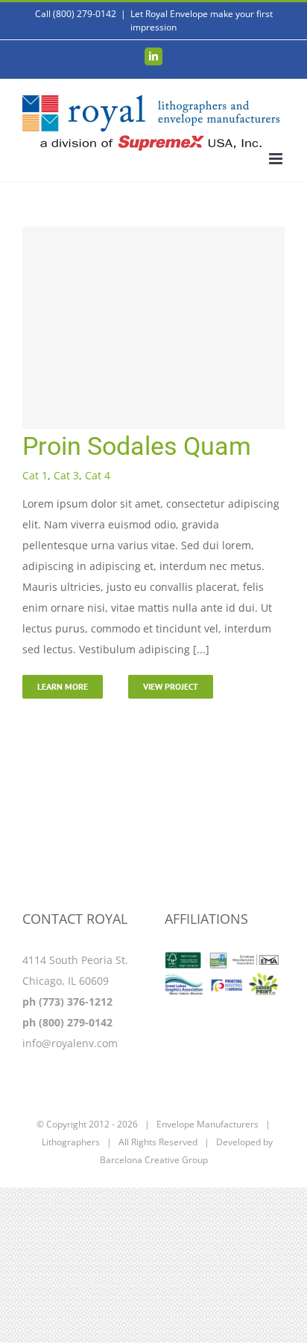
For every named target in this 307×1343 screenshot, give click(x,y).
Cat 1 (35, 475)
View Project (170, 686)
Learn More (62, 686)
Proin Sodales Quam (136, 446)
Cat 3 (66, 475)
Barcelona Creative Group (154, 1159)
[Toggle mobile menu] (277, 158)
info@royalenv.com (70, 1043)
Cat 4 (97, 475)
